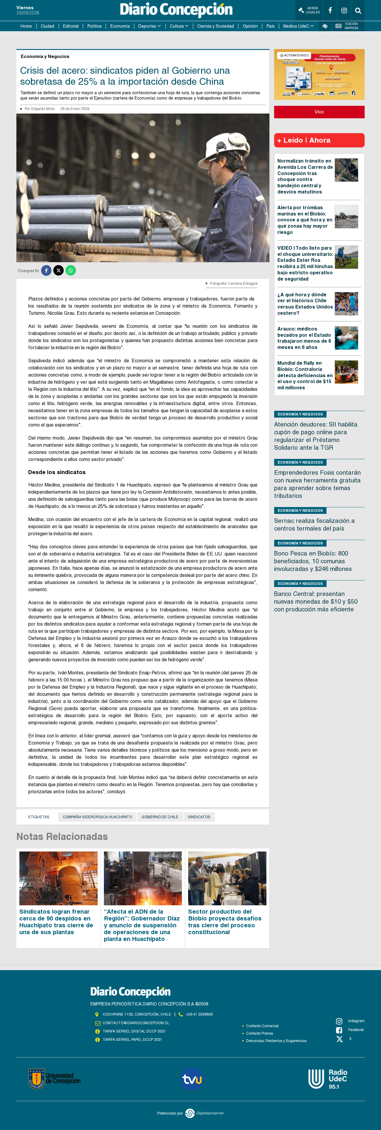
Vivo (319, 112)
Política (95, 26)
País (271, 26)
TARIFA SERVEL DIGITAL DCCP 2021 (134, 1031)
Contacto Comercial (262, 1026)
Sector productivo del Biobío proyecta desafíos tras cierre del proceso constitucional (225, 922)
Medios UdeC (296, 26)
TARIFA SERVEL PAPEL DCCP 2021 (132, 1040)
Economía (120, 26)
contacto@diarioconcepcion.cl (136, 1023)
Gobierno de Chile (159, 817)
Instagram (356, 1021)
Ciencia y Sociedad (215, 26)
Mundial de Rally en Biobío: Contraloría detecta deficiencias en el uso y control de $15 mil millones (305, 375)
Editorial (71, 26)
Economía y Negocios (300, 414)
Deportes (147, 26)
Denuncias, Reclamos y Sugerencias (276, 1041)
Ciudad (47, 26)
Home (26, 26)
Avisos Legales (313, 10)
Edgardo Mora (42, 109)
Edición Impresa (351, 26)
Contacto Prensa (259, 1033)
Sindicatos (199, 817)
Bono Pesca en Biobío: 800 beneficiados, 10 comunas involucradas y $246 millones (313, 561)
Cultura (177, 26)
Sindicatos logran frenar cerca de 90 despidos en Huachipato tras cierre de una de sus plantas (56, 922)
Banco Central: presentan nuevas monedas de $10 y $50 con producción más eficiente (315, 601)
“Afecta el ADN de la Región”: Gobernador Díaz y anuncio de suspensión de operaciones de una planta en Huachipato (142, 925)
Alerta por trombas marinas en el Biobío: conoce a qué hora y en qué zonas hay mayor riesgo (304, 220)
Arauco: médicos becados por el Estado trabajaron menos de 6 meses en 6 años (304, 338)
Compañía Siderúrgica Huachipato (97, 817)
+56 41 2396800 (199, 1014)
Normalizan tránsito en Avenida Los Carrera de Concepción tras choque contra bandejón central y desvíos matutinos (305, 176)
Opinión (250, 26)
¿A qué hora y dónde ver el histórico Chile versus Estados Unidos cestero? (305, 304)
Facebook (356, 1030)
